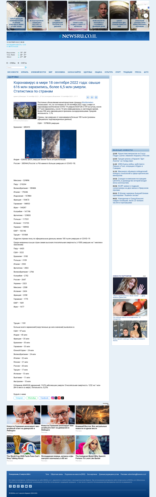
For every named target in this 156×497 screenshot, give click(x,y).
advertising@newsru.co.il (137, 474)
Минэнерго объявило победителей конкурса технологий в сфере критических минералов (131, 173)
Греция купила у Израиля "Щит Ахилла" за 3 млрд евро (128, 160)
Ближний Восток (38, 72)
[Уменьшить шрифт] (88, 97)
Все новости (13, 72)
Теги (47, 474)
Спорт (118, 72)
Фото (146, 72)
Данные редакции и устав (109, 474)
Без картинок (92, 474)
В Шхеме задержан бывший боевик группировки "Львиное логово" (130, 194)
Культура (109, 72)
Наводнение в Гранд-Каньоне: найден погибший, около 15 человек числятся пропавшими (128, 201)
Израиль (24, 72)
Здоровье (88, 72)
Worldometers (87, 102)
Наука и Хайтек (74, 72)
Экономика (60, 72)
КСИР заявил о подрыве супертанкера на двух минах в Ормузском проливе (130, 188)
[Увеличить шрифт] (92, 97)
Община (98, 72)
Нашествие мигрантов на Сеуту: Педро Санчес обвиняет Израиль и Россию (131, 155)
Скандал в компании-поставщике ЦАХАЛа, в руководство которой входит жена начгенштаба (130, 181)
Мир (50, 72)
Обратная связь (57, 474)
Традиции (127, 72)
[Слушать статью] (98, 97)
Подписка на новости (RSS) (75, 474)
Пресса (138, 72)
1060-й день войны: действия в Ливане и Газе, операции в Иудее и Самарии (128, 166)
